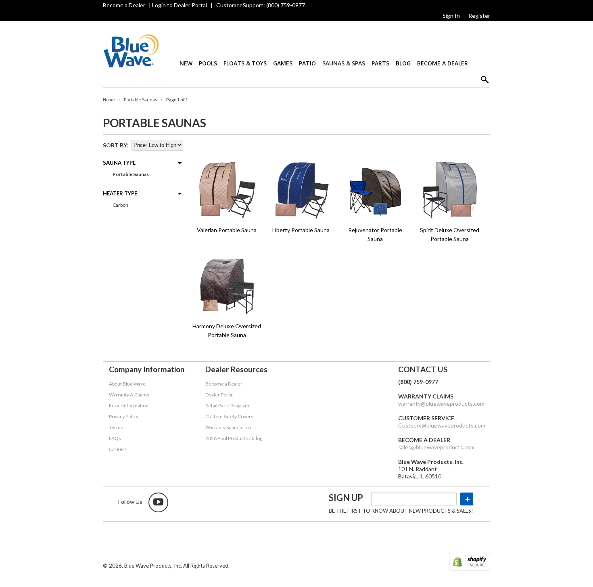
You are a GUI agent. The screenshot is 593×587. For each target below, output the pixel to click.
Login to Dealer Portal (179, 5)
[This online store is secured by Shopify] (469, 562)
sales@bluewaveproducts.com (436, 447)
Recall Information (128, 406)
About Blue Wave (127, 384)
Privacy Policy (123, 416)
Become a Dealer (124, 5)
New (186, 63)
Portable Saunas (130, 174)
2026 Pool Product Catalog (233, 438)
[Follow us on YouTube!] (158, 502)
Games (282, 63)
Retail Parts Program (227, 406)
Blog (403, 63)
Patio (307, 63)
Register (479, 15)
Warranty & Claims (129, 395)
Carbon (120, 205)
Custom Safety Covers (229, 416)
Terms (116, 427)
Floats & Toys (245, 63)
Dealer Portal (219, 395)
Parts (380, 63)
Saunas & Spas (343, 63)
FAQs (115, 438)
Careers (118, 449)
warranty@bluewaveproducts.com (441, 403)
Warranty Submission (228, 427)
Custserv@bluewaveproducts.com (441, 425)
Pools (208, 63)
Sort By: (115, 145)
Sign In (451, 15)
